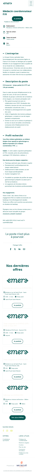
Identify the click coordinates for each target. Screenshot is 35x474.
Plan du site (22, 447)
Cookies (21, 445)
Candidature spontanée (6, 439)
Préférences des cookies (23, 453)
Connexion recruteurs (22, 450)
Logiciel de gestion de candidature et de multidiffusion (17, 470)
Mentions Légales (24, 443)
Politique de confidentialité (23, 439)
